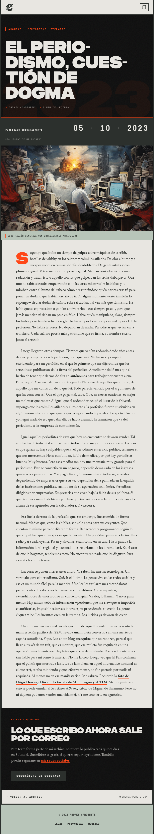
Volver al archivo (26, 797)
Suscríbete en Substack (38, 775)
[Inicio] (9, 7)
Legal (59, 823)
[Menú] (144, 7)
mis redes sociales (55, 760)
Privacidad (75, 823)
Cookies (93, 823)
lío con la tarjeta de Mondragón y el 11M (74, 682)
